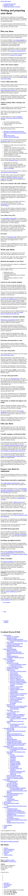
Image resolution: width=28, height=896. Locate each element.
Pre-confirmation (11, 660)
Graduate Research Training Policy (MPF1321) (12, 313)
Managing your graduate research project (14, 131)
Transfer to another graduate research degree (17, 690)
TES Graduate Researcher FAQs (15, 793)
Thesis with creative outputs (14, 775)
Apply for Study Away (15, 675)
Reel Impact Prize (11, 236)
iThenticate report (14, 765)
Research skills (10, 729)
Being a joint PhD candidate (14, 717)
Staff (5, 828)
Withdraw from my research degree (18, 693)
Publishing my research (12, 800)
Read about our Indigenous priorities (10, 841)
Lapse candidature (14, 700)
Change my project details (16, 686)
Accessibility (7, 886)
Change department (15, 688)
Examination (7, 779)
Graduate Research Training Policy (11, 483)
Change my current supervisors (17, 681)
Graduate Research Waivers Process (15, 822)
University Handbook (8, 561)
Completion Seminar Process (14, 810)
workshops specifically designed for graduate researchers (12, 117)
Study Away (10, 710)
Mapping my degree (12, 638)
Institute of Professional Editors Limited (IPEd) (12, 456)
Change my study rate (15, 678)
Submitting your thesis (12, 783)
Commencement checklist (13, 645)
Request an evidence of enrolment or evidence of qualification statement (18, 684)
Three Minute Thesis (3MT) (10, 218)
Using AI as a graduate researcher (15, 778)
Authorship (12, 760)
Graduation (9, 797)
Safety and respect (8, 850)
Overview (12, 754)
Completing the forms (15, 764)
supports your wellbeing (16, 55)
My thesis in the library (12, 786)
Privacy (5, 887)
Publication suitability (15, 763)
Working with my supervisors (14, 652)
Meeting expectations (12, 650)
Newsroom (6, 852)
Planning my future (8, 796)
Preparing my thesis (8, 746)
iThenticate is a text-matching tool (9, 319)
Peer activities (10, 642)
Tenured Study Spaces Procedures (18, 727)
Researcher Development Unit (14, 733)
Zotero (5, 168)
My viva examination (12, 785)
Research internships (12, 739)
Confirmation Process (12, 808)
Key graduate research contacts (11, 803)
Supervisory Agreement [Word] (17, 51)
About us (6, 848)
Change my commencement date (15, 643)
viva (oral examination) (19, 40)
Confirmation (10, 661)
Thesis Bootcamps (14, 378)
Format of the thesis (15, 761)
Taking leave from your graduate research (17, 706)
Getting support (7, 801)
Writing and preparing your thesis (15, 747)
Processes (6, 807)
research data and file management (9, 172)
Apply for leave (14, 672)
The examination (14, 767)
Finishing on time (11, 713)
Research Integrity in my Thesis (14, 776)
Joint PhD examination (12, 795)
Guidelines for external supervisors (15, 657)
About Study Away (14, 711)
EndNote (11, 168)
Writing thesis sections (9, 135)
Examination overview (12, 781)
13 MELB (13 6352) (9, 860)
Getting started (7, 635)
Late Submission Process (13, 818)
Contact (6, 853)
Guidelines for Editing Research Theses (14, 445)
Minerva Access (18, 502)
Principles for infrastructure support (18, 640)
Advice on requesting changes (17, 697)
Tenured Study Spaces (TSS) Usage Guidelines (17, 724)
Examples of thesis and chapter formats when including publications (17, 773)
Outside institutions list (12, 656)
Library (5, 826)
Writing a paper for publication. (11, 137)
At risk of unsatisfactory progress (18, 664)
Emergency (6, 883)
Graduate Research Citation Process (15, 811)
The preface (13, 758)
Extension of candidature (16, 699)
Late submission (14, 692)
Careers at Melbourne (9, 849)
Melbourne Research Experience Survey (17, 806)
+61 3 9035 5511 (12, 861)
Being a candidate (8, 659)
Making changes (11, 670)
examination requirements (20, 534)
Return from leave (14, 674)
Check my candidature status (17, 679)
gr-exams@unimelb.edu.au (11, 591)
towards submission (5, 599)
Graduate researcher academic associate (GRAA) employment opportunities (16, 744)
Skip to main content (6, 1)
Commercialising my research (14, 740)
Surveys (6, 804)
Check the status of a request (17, 695)
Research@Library (13, 160)
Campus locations (8, 855)
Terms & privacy (8, 884)
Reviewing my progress (13, 663)
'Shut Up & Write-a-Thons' (7, 355)
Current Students (8, 825)
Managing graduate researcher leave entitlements (17, 708)
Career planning (11, 799)
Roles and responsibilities (10, 649)
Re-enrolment (13, 696)
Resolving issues (11, 704)
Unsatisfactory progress (15, 665)
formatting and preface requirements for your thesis (14, 489)
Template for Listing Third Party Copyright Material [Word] (12, 552)
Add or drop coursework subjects (18, 671)
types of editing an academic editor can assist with (13, 450)
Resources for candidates (13, 636)
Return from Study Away (16, 677)
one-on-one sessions (5, 141)
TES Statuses (13, 782)
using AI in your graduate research (9, 298)
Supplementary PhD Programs (14, 742)
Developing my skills (9, 728)
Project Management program (8, 90)
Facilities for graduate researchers (15, 639)
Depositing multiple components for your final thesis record (18, 788)
